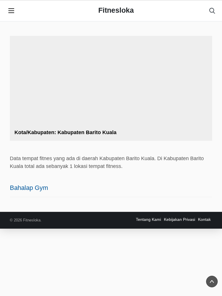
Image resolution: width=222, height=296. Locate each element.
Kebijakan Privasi (179, 219)
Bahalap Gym (29, 187)
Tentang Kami (148, 219)
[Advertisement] (111, 83)
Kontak (204, 219)
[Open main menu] (11, 10)
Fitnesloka (116, 10)
